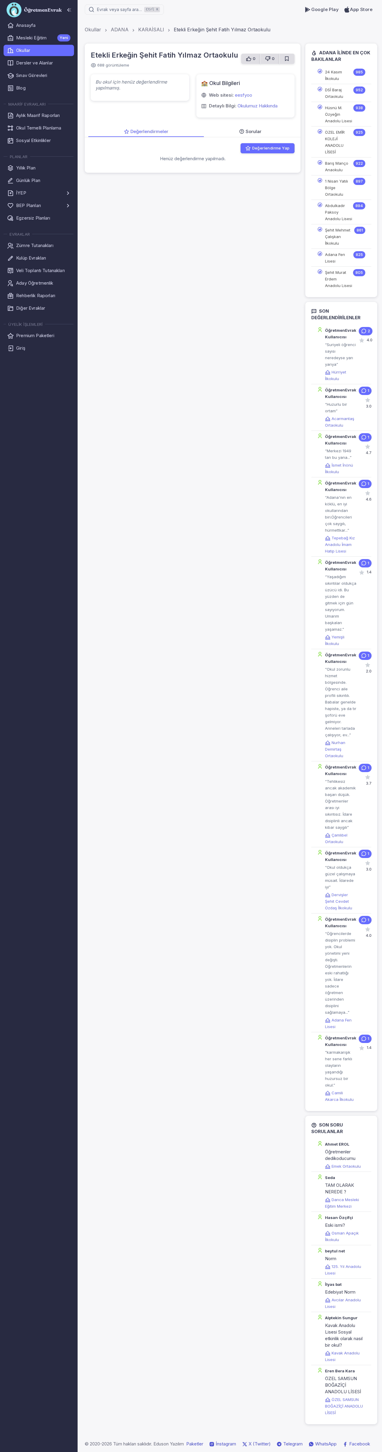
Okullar (93, 30)
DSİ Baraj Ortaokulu (334, 93)
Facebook (359, 1444)
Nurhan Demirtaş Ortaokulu (335, 749)
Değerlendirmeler (149, 131)
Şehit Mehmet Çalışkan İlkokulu (337, 237)
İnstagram (225, 1444)
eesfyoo (243, 95)
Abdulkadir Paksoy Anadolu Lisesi (338, 212)
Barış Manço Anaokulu (336, 166)
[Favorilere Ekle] (287, 59)
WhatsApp (325, 1444)
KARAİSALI (151, 30)
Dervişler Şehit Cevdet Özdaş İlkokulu (338, 901)
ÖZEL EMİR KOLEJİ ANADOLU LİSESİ (335, 142)
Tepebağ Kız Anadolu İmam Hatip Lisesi (340, 544)
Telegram (292, 1444)
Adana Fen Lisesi (335, 257)
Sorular (253, 131)
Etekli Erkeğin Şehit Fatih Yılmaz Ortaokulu (222, 30)
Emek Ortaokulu (346, 1166)
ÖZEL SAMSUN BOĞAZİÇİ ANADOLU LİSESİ (344, 1406)
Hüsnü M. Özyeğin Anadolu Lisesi (338, 114)
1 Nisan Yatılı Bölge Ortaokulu (336, 188)
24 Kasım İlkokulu (333, 75)
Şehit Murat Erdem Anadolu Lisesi (338, 279)
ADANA (120, 30)
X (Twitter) (259, 1444)
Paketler (194, 1444)
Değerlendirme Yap (271, 148)
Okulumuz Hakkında (258, 106)
